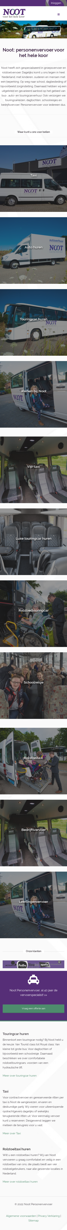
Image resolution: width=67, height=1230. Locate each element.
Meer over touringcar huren (20, 1079)
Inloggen (56, 3)
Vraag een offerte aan (33, 1011)
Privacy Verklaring (49, 1219)
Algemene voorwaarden (21, 1219)
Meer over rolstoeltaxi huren (20, 1185)
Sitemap (33, 1224)
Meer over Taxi (12, 1136)
